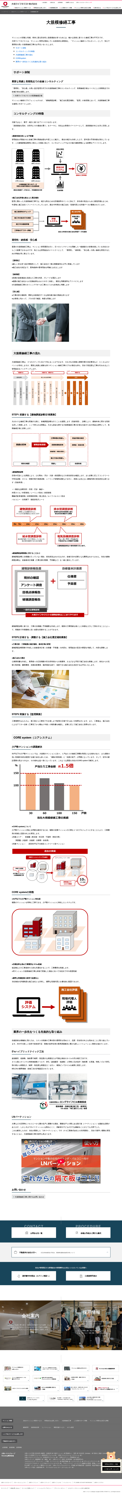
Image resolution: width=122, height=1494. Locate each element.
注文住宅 (37, 1453)
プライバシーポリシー (60, 1488)
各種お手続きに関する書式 (91, 1233)
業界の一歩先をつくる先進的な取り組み (31, 61)
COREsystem (21, 58)
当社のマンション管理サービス (19, 11)
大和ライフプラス (98, 1482)
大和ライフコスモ (56, 1482)
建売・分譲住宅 (46, 1453)
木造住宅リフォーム (49, 1457)
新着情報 (12, 1447)
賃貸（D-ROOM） (67, 1459)
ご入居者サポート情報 (80, 1421)
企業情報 (5, 1447)
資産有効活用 (35, 1427)
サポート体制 (21, 48)
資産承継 (39, 1467)
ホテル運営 (70, 1427)
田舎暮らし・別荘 (71, 1453)
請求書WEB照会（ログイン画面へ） (36, 1276)
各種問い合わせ (70, 2)
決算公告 (52, 2)
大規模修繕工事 (54, 7)
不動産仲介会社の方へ (47, 1252)
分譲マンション (58, 1453)
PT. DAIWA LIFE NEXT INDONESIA (83, 1482)
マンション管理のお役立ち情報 (99, 1421)
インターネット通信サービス (40, 1465)
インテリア (77, 1463)
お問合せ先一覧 (36, 1233)
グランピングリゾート (90, 1461)
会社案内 (45, 2)
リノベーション (46, 1427)
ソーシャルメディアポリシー (44, 1488)
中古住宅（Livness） (85, 1453)
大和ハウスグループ (6, 1482)
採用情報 (60, 2)
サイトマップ (4, 1488)
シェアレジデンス (76, 1461)
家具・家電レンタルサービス (97, 1463)
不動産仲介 (73, 1457)
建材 (84, 1463)
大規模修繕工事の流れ (24, 54)
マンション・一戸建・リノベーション (48, 1461)
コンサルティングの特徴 (25, 51)
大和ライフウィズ (44, 1482)
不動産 (73, 1465)
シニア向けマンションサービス (50, 1463)
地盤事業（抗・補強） (42, 1459)
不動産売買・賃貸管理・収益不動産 (88, 1465)
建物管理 (25, 1427)
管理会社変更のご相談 (111, 1464)
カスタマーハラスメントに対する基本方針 (79, 1488)
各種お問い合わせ (15, 1488)
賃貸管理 (78, 1459)
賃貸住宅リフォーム (48, 1455)
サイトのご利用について (28, 1488)
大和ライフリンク (33, 1482)
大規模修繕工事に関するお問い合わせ (29, 1197)
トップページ (5, 11)
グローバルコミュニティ (20, 1482)
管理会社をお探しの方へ (40, 7)
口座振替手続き (91, 1276)
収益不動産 (65, 1461)
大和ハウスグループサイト (83, 2)
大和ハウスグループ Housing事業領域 (8, 1454)
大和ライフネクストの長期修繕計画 (28, 95)
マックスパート (67, 1482)
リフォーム (76, 1455)
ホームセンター (66, 1467)
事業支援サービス (59, 1427)
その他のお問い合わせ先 (111, 1469)
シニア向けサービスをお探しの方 (13, 1434)
